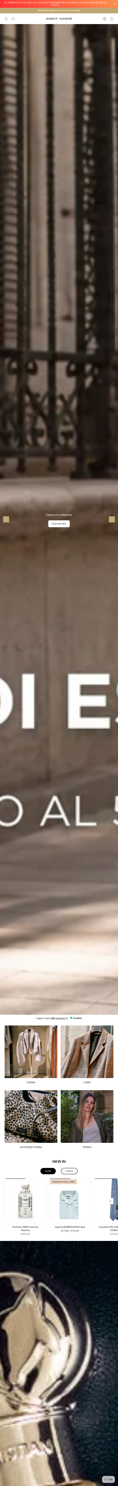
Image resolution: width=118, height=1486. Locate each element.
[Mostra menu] (6, 18)
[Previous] (6, 519)
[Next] (112, 519)
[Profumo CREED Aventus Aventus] (25, 1201)
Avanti (110, 1201)
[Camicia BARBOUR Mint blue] (69, 1201)
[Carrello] (111, 18)
